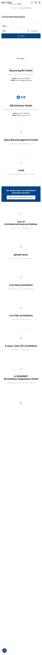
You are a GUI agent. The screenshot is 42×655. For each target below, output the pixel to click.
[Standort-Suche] (28, 30)
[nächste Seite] (20, 403)
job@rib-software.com (23, 115)
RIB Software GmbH (21, 105)
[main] (21, 215)
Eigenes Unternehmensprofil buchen (21, 197)
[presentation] (32, 2)
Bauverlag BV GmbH (21, 70)
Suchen (22, 36)
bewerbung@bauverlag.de (23, 80)
